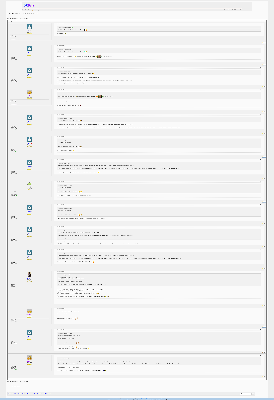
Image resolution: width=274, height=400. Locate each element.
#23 (260, 181)
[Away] (31, 52)
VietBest (9, 13)
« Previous (14, 18)
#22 (260, 159)
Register (38, 10)
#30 (260, 355)
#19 (260, 89)
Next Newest (16, 379)
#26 (260, 249)
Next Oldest (11, 379)
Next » (26, 18)
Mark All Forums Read (38, 393)
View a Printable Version (15, 386)
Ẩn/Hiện (162, 399)
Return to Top (21, 393)
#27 (260, 271)
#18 (260, 67)
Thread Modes (263, 20)
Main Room (15, 13)
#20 (260, 114)
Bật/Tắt (157, 399)
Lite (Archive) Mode (29, 393)
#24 (260, 204)
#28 (260, 308)
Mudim (108, 399)
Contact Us (10, 393)
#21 (260, 136)
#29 (260, 329)
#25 (260, 226)
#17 (260, 45)
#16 (260, 24)
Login (35, 10)
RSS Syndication (47, 393)
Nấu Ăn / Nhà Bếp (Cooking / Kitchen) (27, 13)
